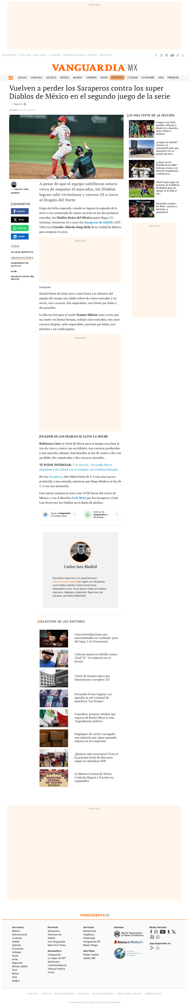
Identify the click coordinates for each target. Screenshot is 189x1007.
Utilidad (132, 77)
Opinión (91, 77)
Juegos (22, 77)
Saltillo (51, 77)
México (64, 77)
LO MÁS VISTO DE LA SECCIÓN (151, 115)
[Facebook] (156, 55)
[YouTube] (172, 55)
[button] (10, 78)
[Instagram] (166, 55)
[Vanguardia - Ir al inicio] (94, 67)
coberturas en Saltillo (64, 581)
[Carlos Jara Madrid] (80, 552)
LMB (14, 271)
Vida (161, 77)
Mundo (77, 77)
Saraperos (55, 477)
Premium (173, 77)
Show (103, 77)
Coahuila (36, 77)
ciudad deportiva (23, 252)
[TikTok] (177, 55)
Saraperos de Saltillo (19, 264)
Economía (148, 77)
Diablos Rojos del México (22, 278)
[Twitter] (161, 55)
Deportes (117, 77)
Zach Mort (78, 498)
